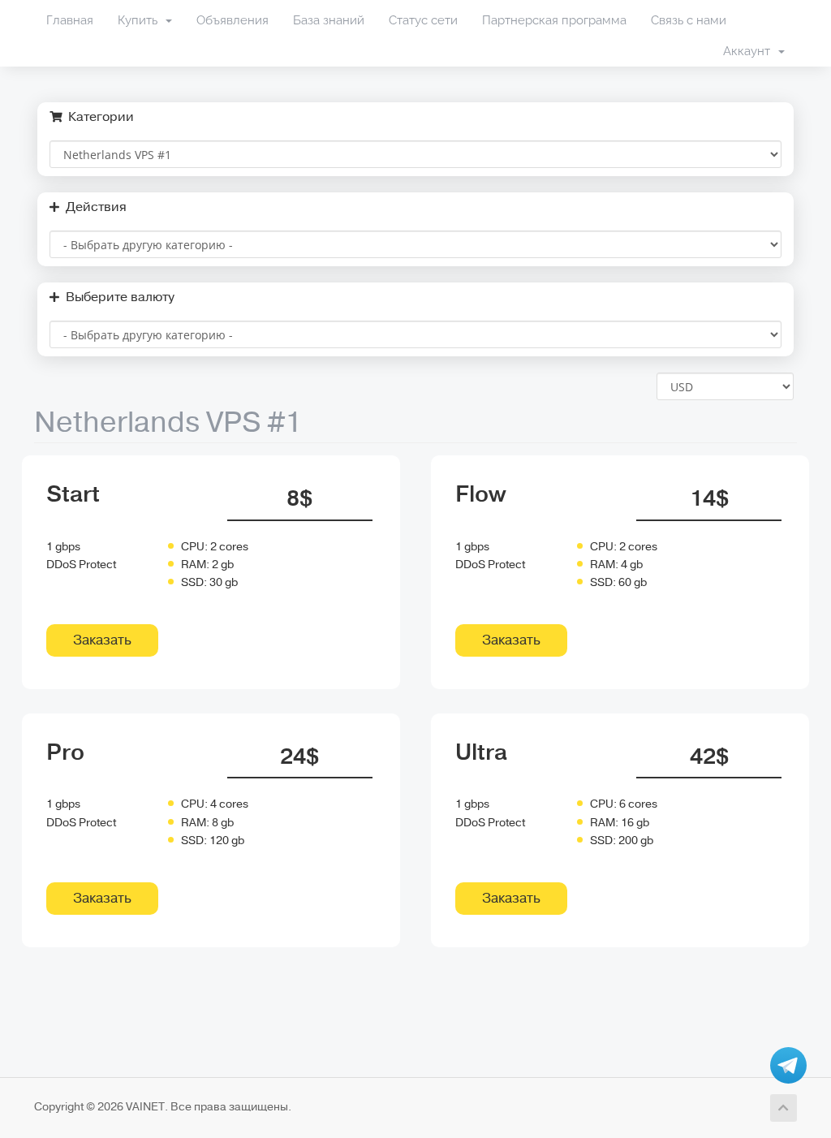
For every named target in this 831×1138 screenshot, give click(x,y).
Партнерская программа (554, 20)
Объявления (232, 20)
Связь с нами (688, 20)
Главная (69, 20)
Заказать (102, 640)
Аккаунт (750, 51)
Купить (141, 20)
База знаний (328, 20)
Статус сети (423, 20)
